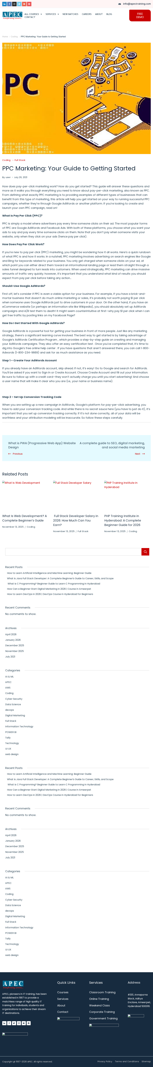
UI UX (8, 748)
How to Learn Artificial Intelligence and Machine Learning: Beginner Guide (48, 573)
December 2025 (14, 645)
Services (51, 14)
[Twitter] (19, 4)
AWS (7, 687)
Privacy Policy (105, 1061)
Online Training (99, 999)
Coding (6, 160)
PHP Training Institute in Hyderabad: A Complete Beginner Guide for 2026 (122, 520)
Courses (62, 992)
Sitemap (146, 1061)
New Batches (70, 14)
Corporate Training (102, 1012)
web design (12, 754)
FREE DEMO (140, 15)
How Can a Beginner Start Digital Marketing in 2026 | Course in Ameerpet (48, 589)
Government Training (103, 1018)
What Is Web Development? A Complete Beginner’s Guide (24, 518)
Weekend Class (99, 1005)
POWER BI (10, 732)
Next (137, 454)
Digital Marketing (15, 715)
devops (9, 710)
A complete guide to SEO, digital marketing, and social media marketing (112, 445)
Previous (18, 454)
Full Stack (20, 160)
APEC (8, 682)
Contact (30, 17)
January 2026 (13, 640)
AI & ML (9, 676)
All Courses (32, 14)
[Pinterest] (29, 4)
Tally (8, 737)
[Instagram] (14, 4)
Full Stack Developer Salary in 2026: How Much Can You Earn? (75, 520)
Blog (109, 14)
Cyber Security (13, 699)
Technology (12, 743)
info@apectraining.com (137, 4)
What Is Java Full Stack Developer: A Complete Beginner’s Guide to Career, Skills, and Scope (59, 578)
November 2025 (14, 651)
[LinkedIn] (4, 4)
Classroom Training (102, 992)
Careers (87, 14)
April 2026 (10, 634)
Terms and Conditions (127, 1061)
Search (145, 552)
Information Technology (19, 726)
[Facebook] (9, 4)
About (99, 14)
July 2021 (10, 656)
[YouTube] (24, 4)
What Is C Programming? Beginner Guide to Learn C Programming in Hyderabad (52, 583)
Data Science (13, 704)
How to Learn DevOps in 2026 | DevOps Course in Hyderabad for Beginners (49, 594)
